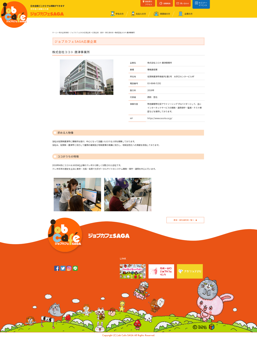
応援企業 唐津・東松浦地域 (102, 32)
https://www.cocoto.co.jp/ (159, 118)
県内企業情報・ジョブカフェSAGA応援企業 (74, 32)
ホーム (54, 32)
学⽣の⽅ (119, 13)
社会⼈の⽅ (140, 13)
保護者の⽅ (165, 13)
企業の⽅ (188, 13)
